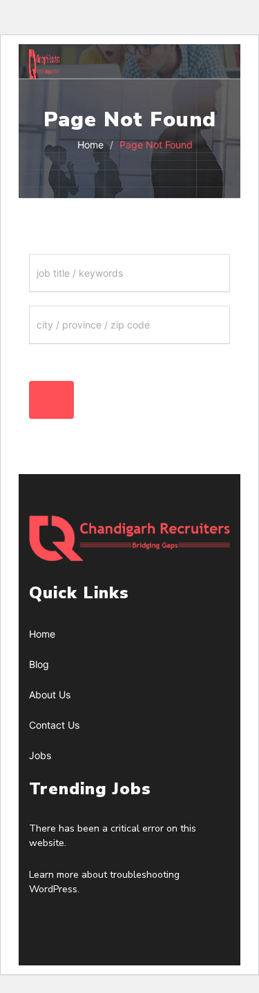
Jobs (40, 755)
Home (89, 144)
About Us (49, 694)
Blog (39, 664)
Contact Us (54, 725)
